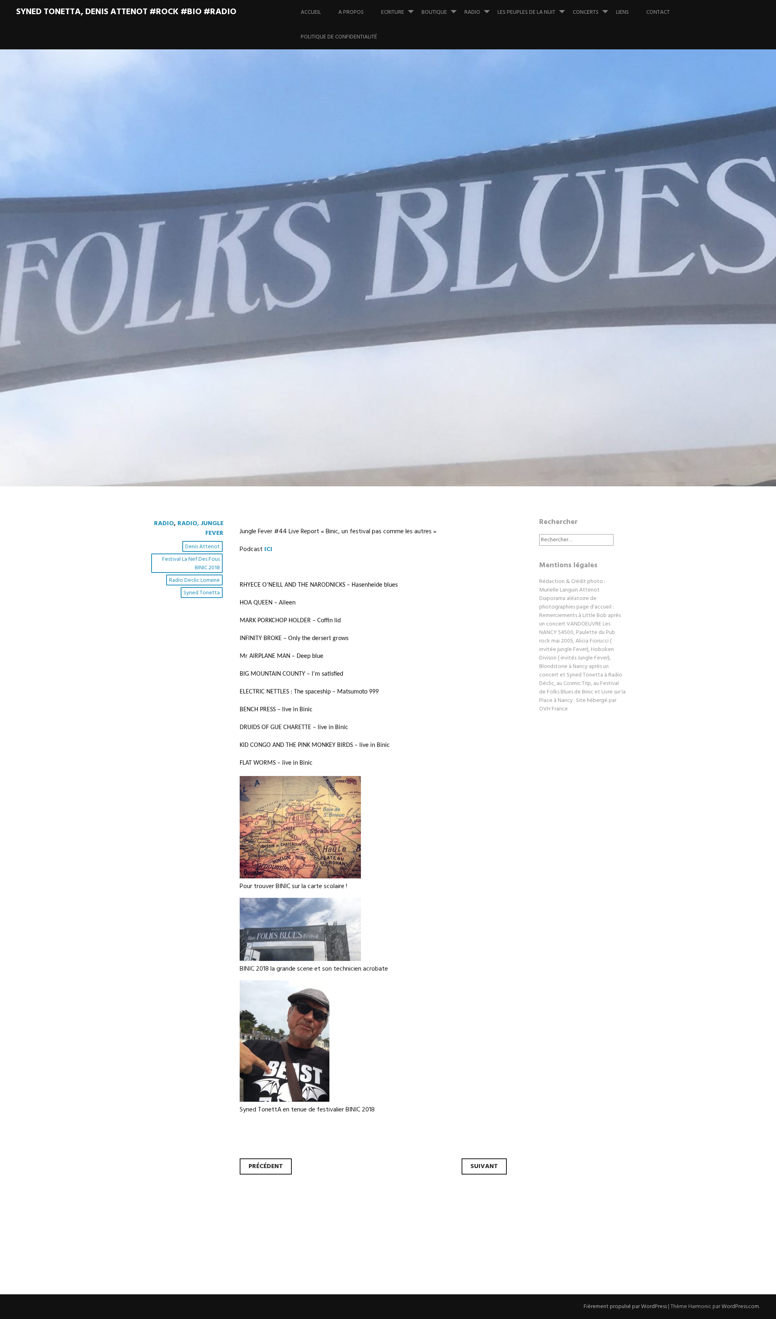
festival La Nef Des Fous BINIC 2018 (191, 564)
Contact (658, 12)
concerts (586, 12)
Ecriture (392, 12)
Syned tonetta (201, 593)
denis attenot (202, 546)
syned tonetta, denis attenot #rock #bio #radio (126, 12)
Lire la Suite (173, 374)
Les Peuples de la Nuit (526, 12)
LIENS (622, 12)
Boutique (434, 12)
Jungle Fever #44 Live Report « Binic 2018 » (355, 308)
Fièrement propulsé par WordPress (625, 1306)
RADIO (472, 12)
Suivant (484, 1166)
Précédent (266, 1166)
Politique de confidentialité (339, 37)
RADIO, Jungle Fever (200, 528)
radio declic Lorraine (194, 580)
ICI (267, 549)
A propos (351, 12)
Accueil (311, 12)
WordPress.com (740, 1306)
